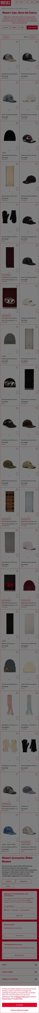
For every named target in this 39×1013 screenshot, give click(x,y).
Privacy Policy (6, 998)
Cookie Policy (18, 998)
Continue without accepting (19, 1010)
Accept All (19, 1005)
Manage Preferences (22, 996)
